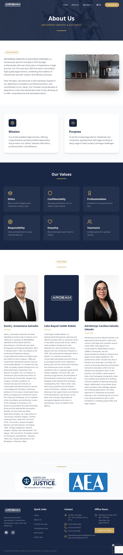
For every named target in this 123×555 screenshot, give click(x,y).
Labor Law (38, 537)
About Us (75, 5)
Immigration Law (41, 528)
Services (86, 5)
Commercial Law (40, 524)
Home (65, 5)
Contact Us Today (104, 530)
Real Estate (38, 533)
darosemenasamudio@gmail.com (81, 535)
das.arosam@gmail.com (78, 538)
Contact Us (112, 5)
